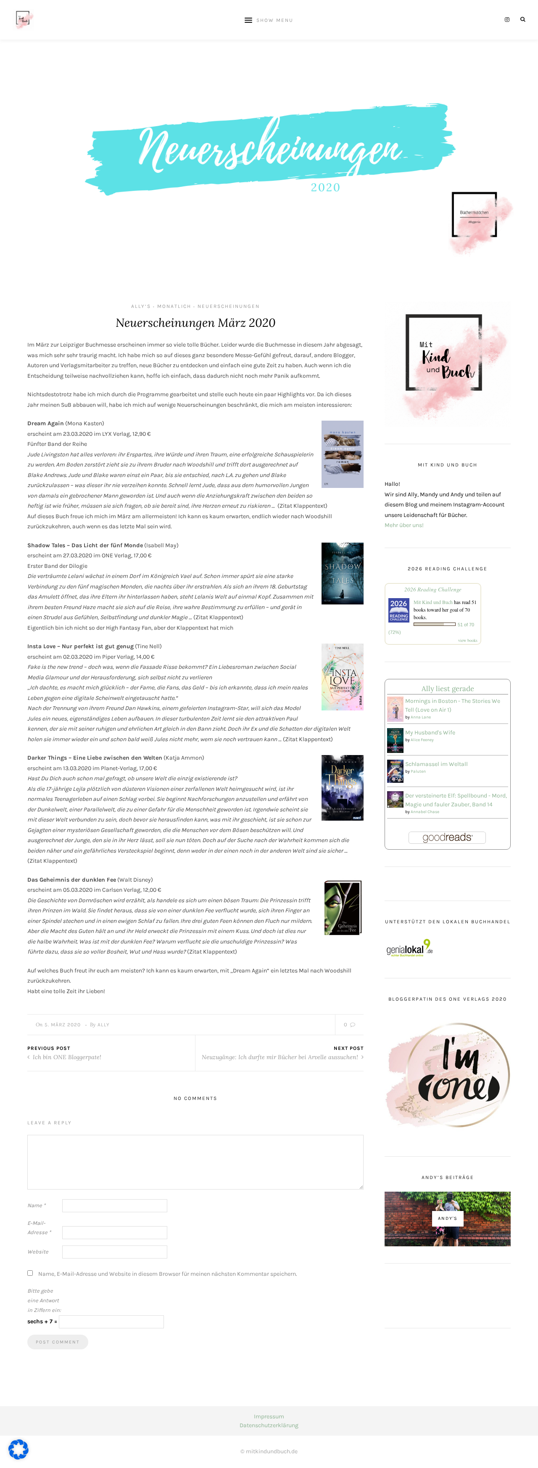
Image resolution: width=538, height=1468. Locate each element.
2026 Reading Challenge (433, 589)
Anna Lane (421, 717)
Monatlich (174, 306)
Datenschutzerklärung (269, 1425)
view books (467, 640)
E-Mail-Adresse (39, 1228)
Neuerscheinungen (229, 306)
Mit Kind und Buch (433, 602)
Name (36, 1205)
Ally (104, 1025)
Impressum (269, 1416)
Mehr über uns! (404, 525)
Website (37, 1251)
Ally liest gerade (448, 688)
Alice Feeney (422, 739)
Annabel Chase (425, 811)
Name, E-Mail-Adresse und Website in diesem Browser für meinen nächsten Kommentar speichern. (167, 1273)
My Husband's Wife (430, 732)
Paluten (418, 771)
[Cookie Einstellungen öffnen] (18, 1457)
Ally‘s (141, 306)
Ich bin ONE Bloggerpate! (66, 1057)
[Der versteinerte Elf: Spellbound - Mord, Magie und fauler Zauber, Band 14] (395, 799)
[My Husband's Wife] (395, 740)
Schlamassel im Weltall (436, 764)
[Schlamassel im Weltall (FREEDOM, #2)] (395, 770)
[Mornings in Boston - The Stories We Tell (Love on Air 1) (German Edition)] (395, 709)
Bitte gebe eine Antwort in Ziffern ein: (44, 1300)
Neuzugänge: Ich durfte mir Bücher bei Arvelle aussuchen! (281, 1057)
